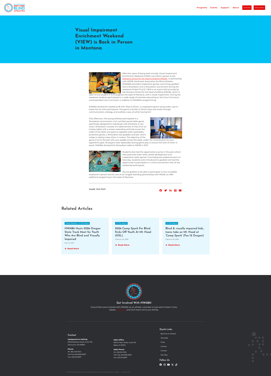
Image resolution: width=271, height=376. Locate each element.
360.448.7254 (76, 352)
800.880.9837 (80, 354)
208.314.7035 (121, 352)
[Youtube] (168, 364)
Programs (202, 7)
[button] (161, 190)
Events (214, 7)
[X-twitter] (172, 364)
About (236, 7)
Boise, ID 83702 (120, 345)
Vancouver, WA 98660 (76, 345)
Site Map (164, 355)
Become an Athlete (168, 334)
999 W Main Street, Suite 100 (125, 342)
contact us (121, 310)
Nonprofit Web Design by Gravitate (108, 372)
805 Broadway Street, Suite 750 (80, 342)
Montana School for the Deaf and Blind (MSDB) (144, 79)
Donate (246, 7)
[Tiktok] (176, 364)
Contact (164, 351)
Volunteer (259, 7)
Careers (164, 346)
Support (225, 7)
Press (163, 342)
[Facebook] (161, 364)
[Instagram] (164, 364)
